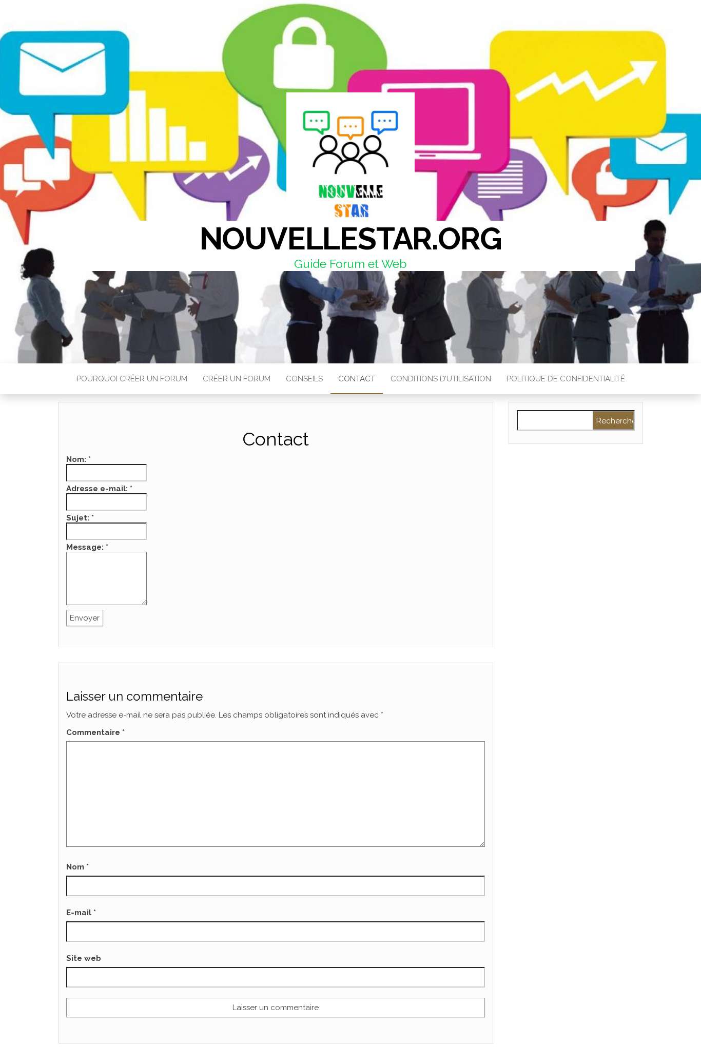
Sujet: (80, 518)
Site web (83, 958)
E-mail (81, 912)
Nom (77, 867)
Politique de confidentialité (566, 378)
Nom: (78, 459)
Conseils (304, 378)
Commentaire (95, 732)
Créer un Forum (236, 378)
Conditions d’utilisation (441, 378)
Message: (87, 547)
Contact (356, 378)
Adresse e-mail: (99, 488)
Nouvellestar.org (351, 239)
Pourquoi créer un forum (131, 378)
